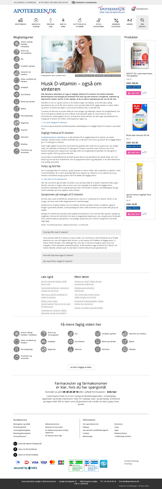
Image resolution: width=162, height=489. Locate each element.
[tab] (81, 232)
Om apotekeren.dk (90, 424)
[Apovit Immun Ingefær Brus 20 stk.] (139, 177)
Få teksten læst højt (53, 435)
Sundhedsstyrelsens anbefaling (53, 137)
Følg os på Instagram (28, 455)
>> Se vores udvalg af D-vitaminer (54, 122)
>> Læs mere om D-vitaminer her (54, 179)
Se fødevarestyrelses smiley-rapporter (57, 431)
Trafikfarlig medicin (123, 436)
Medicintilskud (121, 433)
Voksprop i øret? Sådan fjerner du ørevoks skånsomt (88, 282)
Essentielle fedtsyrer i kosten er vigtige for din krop (55, 289)
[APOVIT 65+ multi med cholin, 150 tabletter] (139, 56)
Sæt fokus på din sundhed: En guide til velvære (54, 296)
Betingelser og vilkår (21, 424)
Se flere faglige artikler (81, 367)
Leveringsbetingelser (21, 430)
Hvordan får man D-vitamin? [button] (55, 232)
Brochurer (119, 424)
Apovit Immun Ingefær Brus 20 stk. (138, 195)
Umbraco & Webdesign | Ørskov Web (134, 486)
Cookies (86, 433)
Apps (117, 430)
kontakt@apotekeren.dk (30, 444)
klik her (112, 391)
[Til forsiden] (39, 11)
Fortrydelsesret (19, 436)
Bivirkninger (88, 436)
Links (117, 427)
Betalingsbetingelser (22, 433)
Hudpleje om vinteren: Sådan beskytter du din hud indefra (54, 311)
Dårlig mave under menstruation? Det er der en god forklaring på (55, 304)
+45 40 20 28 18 (69, 391)
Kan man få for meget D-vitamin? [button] (57, 261)
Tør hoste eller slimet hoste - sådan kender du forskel (87, 296)
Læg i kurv (135, 93)
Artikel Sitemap (131, 461)
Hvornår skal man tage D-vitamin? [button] (58, 255)
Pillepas (86, 427)
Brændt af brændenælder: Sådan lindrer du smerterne (89, 302)
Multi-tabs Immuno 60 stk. (138, 135)
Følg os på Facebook (27, 449)
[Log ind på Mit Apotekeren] (111, 9)
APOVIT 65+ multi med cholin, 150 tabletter (139, 74)
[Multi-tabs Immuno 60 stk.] (139, 118)
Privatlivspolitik (19, 427)
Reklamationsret (52, 424)
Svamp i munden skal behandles (88, 308)
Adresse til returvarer (54, 427)
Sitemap (128, 463)
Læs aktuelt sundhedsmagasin (95, 430)
